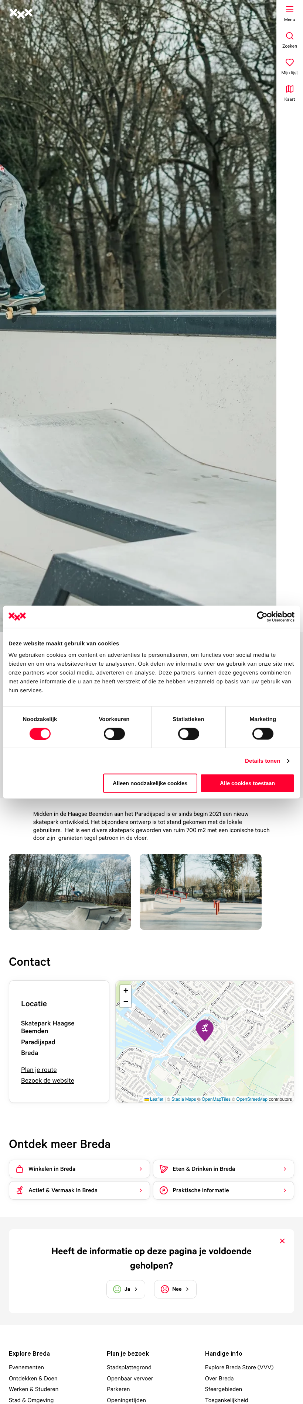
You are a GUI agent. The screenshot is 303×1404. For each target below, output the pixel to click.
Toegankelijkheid (227, 1400)
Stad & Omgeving (31, 1400)
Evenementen (26, 1367)
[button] (205, 1031)
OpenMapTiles (216, 1099)
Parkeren (118, 1389)
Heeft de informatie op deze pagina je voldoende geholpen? (151, 1258)
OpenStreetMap (252, 1099)
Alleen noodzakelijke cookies (150, 783)
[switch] (114, 733)
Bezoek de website (47, 1080)
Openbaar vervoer (130, 1378)
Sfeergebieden (223, 1389)
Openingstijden (126, 1400)
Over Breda (219, 1378)
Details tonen (262, 761)
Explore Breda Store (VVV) (239, 1367)
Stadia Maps (183, 1099)
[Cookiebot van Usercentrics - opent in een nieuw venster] (262, 616)
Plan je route (39, 1070)
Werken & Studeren (33, 1389)
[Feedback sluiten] (282, 1241)
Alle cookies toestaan (247, 783)
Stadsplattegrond (129, 1367)
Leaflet (156, 1099)
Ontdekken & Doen (33, 1378)
